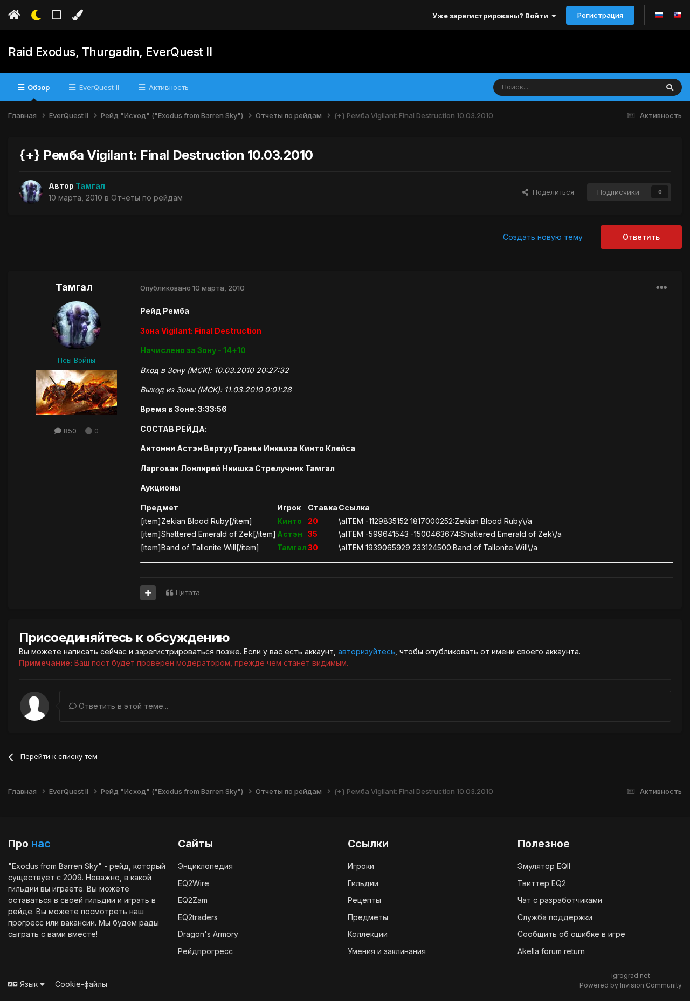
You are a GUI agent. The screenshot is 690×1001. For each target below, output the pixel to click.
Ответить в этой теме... (122, 705)
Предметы (368, 917)
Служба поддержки (555, 917)
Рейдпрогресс (205, 951)
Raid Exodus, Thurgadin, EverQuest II (110, 52)
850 (69, 430)
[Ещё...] (661, 287)
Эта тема (629, 87)
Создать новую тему (543, 236)
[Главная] (14, 15)
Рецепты (364, 900)
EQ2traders (198, 917)
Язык (29, 984)
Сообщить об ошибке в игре (571, 933)
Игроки (361, 866)
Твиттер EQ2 (542, 883)
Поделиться (551, 192)
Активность (168, 87)
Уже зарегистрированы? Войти (491, 15)
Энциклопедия (205, 866)
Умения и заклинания (387, 951)
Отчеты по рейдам (147, 197)
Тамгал (74, 287)
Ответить (641, 236)
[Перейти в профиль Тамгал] (31, 192)
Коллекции (368, 933)
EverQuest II (98, 87)
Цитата (188, 592)
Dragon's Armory (208, 933)
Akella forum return (551, 951)
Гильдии (363, 883)
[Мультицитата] (148, 592)
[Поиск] (670, 87)
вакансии (78, 922)
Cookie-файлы (81, 984)
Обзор (38, 87)
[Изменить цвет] (77, 15)
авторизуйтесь (366, 651)
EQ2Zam (193, 900)
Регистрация (600, 15)
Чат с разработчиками (560, 900)
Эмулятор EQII (544, 866)
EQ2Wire (193, 883)
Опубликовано (192, 288)
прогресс (26, 922)
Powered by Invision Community (630, 985)
